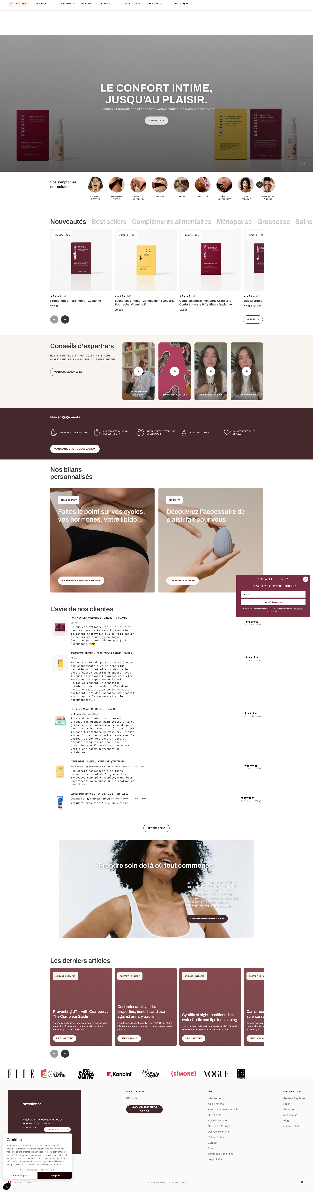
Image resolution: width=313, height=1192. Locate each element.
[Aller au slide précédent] (54, 319)
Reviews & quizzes (294, 1098)
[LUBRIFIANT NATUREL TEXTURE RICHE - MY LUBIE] (60, 804)
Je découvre (156, 128)
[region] (156, 103)
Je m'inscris (273, 602)
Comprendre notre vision (207, 918)
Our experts (214, 1115)
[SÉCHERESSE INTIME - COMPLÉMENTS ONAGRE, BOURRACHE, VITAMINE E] (60, 663)
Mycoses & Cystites (95, 197)
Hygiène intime (64, 4)
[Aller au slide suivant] (259, 184)
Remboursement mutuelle (223, 1109)
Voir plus (253, 319)
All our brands (216, 1104)
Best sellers (109, 221)
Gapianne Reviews (219, 1126)
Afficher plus (156, 828)
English (29, 1182)
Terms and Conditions (220, 1153)
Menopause (290, 1115)
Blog (286, 1120)
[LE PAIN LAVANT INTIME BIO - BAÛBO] (60, 719)
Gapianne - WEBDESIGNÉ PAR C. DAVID (170, 1182)
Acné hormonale (246, 197)
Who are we (214, 1098)
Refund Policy (216, 1137)
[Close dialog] (305, 579)
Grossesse (273, 221)
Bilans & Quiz (181, 4)
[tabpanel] (156, 726)
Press (211, 1148)
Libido (181, 196)
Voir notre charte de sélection (75, 449)
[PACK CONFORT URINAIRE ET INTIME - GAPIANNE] (60, 628)
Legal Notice (215, 1159)
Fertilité (203, 196)
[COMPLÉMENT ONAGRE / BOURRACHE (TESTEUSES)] (60, 771)
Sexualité (106, 4)
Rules (286, 1104)
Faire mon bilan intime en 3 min (81, 580)
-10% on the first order (144, 1109)
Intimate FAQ (291, 1126)
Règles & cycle (129, 4)
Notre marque (18, 4)
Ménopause (42, 4)
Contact (212, 1142)
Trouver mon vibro (182, 580)
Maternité (86, 4)
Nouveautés (68, 221)
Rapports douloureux (138, 197)
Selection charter (218, 1120)
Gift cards (131, 1098)
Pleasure (288, 1109)
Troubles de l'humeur (267, 197)
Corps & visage (155, 4)
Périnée (160, 196)
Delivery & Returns (219, 1131)
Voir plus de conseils (68, 372)
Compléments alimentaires (171, 221)
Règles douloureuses (224, 197)
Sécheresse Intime (116, 197)
